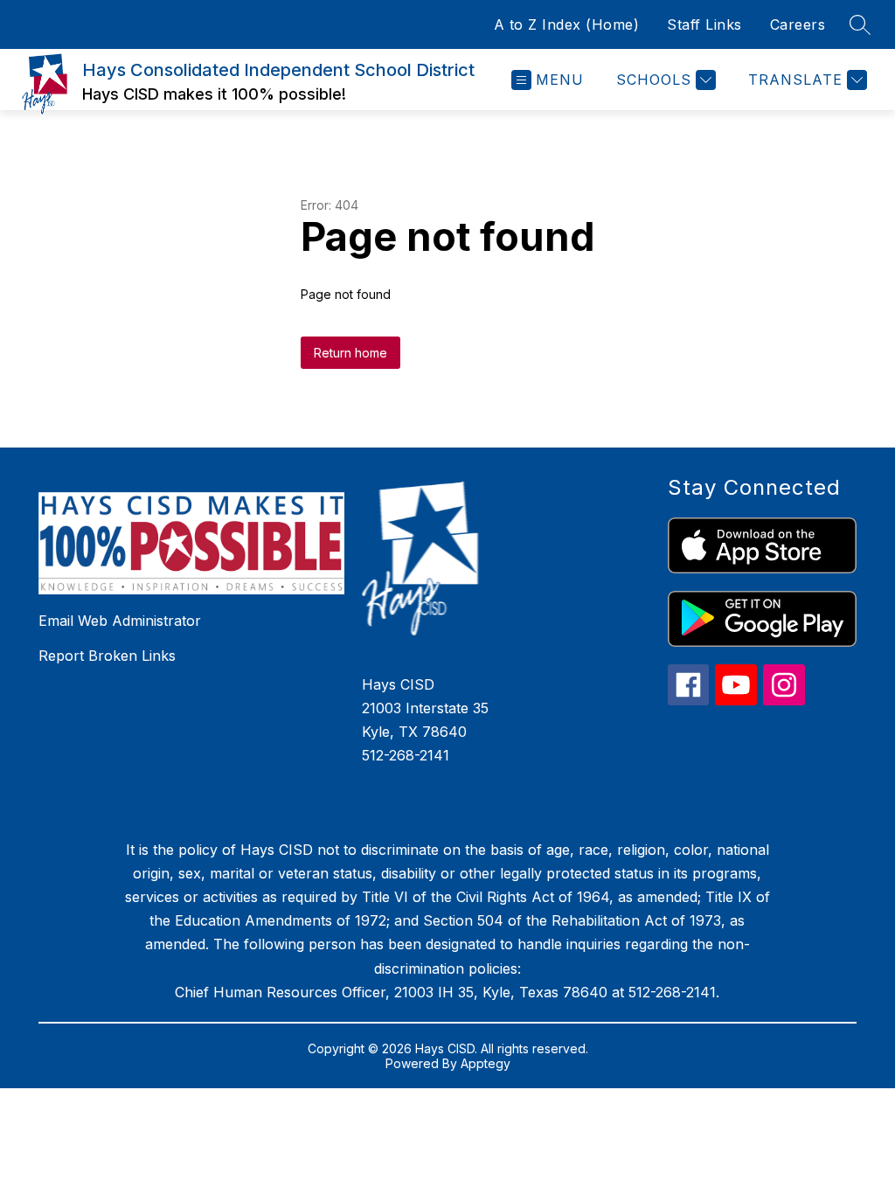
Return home (350, 352)
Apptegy (485, 1063)
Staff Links (704, 24)
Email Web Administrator (119, 620)
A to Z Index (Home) (567, 24)
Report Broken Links (107, 655)
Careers (798, 24)
